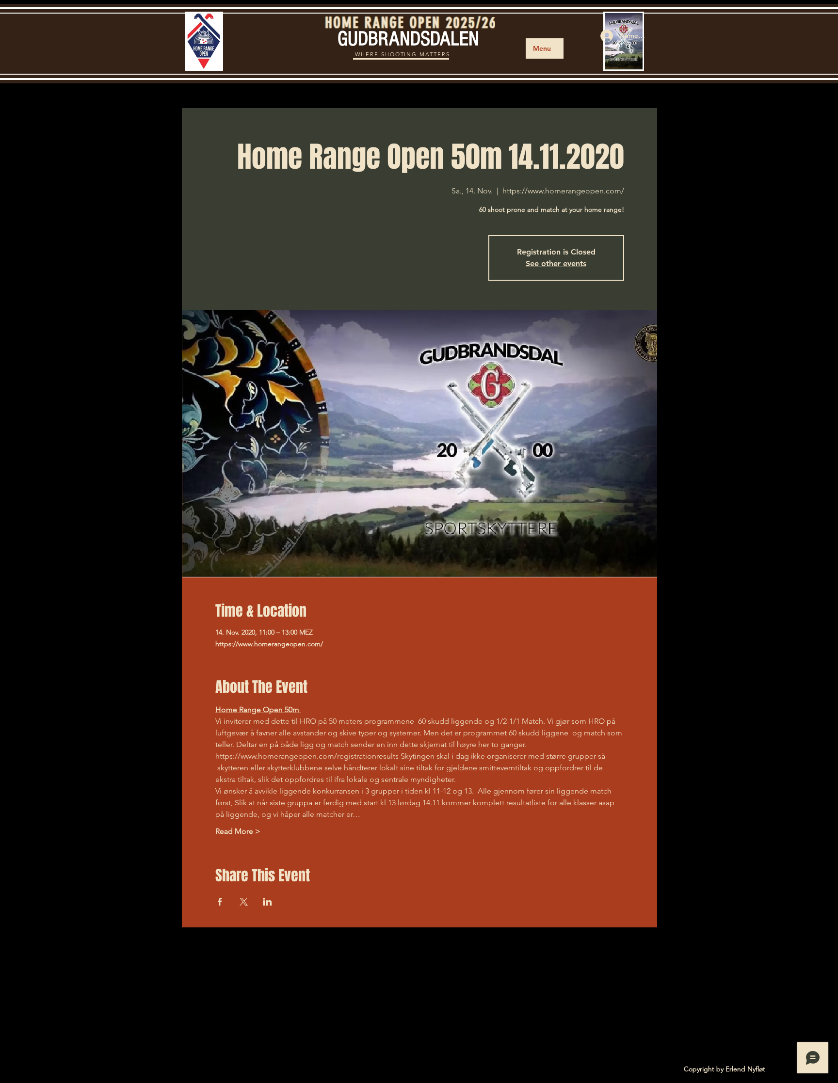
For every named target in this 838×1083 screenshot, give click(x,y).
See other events (556, 263)
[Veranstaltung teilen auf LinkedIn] (267, 902)
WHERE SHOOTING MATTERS (403, 54)
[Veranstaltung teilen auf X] (243, 902)
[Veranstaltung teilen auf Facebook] (220, 902)
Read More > (237, 831)
